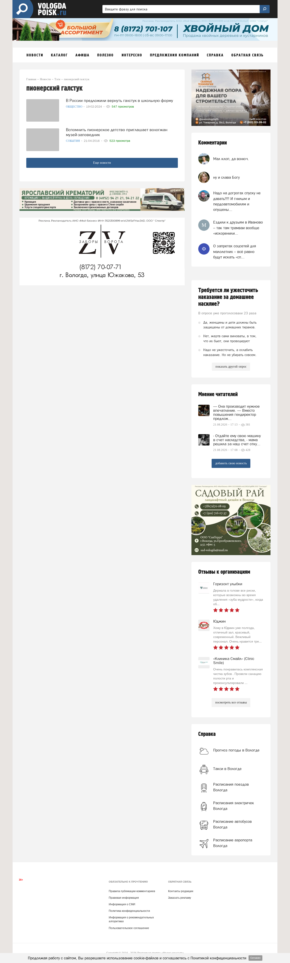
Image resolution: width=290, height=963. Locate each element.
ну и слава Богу (226, 177)
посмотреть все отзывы (231, 702)
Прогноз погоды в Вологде (236, 750)
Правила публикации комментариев (132, 891)
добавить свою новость (231, 463)
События (73, 140)
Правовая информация (124, 897)
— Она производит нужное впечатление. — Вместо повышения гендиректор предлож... (236, 412)
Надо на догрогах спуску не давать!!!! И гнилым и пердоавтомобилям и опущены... (237, 201)
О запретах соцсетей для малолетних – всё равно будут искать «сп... (234, 251)
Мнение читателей (218, 394)
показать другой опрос (230, 366)
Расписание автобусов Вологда (232, 824)
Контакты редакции (180, 891)
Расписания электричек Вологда (233, 806)
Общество (74, 106)
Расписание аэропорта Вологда (232, 843)
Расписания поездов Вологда (231, 787)
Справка (207, 734)
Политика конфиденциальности (129, 910)
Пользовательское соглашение (129, 928)
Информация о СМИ (122, 904)
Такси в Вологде (227, 768)
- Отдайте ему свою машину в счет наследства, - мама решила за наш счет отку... (237, 440)
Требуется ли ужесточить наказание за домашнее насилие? (228, 297)
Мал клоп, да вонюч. (231, 158)
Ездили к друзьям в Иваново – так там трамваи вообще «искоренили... (238, 228)
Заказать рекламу (179, 897)
